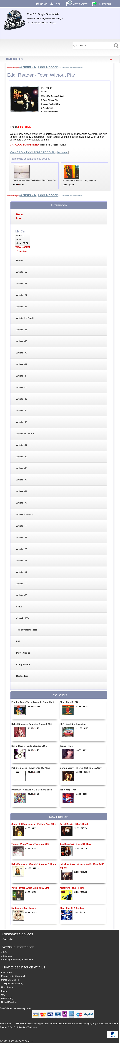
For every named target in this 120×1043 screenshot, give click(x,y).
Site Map (7, 956)
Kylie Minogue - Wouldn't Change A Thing (33, 864)
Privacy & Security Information (18, 959)
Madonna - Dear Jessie (23, 908)
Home (43, 4)
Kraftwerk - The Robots (72, 888)
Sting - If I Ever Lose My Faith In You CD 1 (33, 824)
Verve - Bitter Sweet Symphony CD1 (30, 888)
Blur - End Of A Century (72, 908)
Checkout (105, 4)
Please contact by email (13, 976)
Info (5, 952)
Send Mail (8, 939)
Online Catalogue (12, 67)
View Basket (80, 4)
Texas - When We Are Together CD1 (30, 844)
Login (58, 4)
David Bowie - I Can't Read (74, 824)
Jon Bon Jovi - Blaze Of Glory (75, 844)
